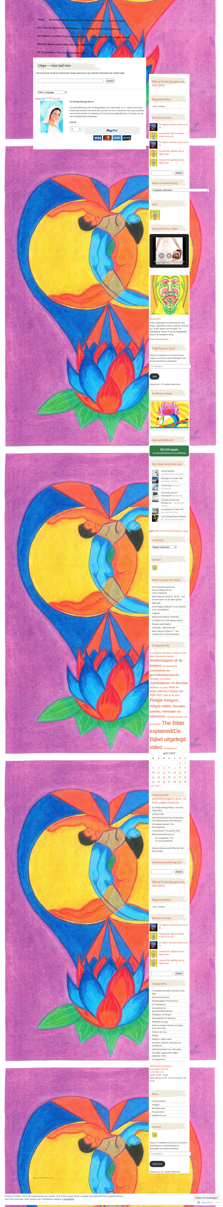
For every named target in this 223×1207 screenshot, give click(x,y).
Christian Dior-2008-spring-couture (167, 620)
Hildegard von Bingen (160, 679)
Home (41, 19)
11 (159, 772)
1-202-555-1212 (157, 1072)
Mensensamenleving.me (163, 834)
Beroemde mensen (165, 656)
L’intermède (166, 485)
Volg (154, 376)
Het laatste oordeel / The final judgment (61, 36)
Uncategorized (170, 748)
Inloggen (156, 1105)
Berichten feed (158, 1108)
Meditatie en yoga (158, 687)
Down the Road (171, 512)
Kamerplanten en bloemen (169, 683)
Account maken (159, 1101)
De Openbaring (169, 666)
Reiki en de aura (171, 695)
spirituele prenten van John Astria (166, 1049)
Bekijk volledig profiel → (160, 339)
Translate (56, 99)
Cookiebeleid (68, 1199)
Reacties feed (158, 1112)
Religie (156, 700)
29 (180, 782)
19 (164, 777)
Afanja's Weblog (171, 481)
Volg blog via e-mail (163, 348)
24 (153, 782)
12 (164, 772)
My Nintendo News (175, 519)
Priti (160, 124)
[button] (162, 256)
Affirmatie (156, 603)
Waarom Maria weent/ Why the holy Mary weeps (66, 44)
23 (185, 777)
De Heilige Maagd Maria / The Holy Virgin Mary (76, 20)
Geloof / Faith (117, 20)
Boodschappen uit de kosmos (165, 1001)
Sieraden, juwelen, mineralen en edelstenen (168, 711)
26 (164, 782)
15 (180, 772)
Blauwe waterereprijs (161, 624)
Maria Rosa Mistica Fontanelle (165, 617)
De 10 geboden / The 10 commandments (61, 52)
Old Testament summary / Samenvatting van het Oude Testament (163, 590)
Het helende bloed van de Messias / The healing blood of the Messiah (79, 28)
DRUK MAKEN (167, 471)
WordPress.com (159, 1115)
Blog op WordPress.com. (43, 1178)
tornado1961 (164, 133)
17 (153, 777)
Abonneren (157, 1164)
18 (158, 777)
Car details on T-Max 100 (172, 509)
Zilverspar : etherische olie (163, 628)
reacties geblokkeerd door (170, 452)
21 (174, 777)
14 (174, 772)
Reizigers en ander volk (171, 478)
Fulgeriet (156, 613)
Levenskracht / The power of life (109, 37)
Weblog (178, 496)
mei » (158, 786)
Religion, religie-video (162, 1039)
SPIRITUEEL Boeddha (174, 474)
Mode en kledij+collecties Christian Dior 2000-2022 (166, 691)
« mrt (152, 786)
